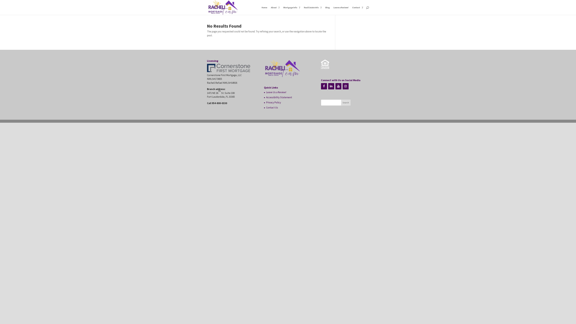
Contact (356, 7)
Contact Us (272, 107)
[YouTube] (338, 86)
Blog (327, 7)
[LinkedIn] (331, 86)
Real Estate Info (311, 7)
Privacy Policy (273, 102)
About (274, 7)
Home (264, 7)
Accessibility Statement (279, 97)
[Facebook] (324, 86)
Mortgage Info (290, 7)
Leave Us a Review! (276, 92)
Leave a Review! (340, 7)
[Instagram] (346, 86)
